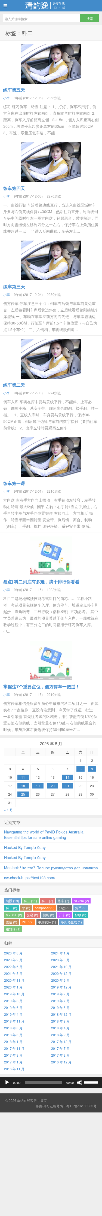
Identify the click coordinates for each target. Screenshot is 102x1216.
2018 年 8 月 (13, 1028)
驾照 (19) (12, 900)
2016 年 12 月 (61, 1062)
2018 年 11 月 (14, 1021)
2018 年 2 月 (60, 1034)
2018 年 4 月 (60, 1028)
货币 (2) (80, 907)
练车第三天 (14, 286)
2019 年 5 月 (60, 1007)
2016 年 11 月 (14, 1068)
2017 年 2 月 (60, 1055)
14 (67, 777)
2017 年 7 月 (60, 1048)
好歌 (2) (80, 914)
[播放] (7, 1082)
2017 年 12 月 (61, 1041)
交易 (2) (32, 914)
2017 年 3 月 (13, 1055)
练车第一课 (14, 483)
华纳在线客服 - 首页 (51, 5)
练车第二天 (14, 385)
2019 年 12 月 (61, 987)
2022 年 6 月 (13, 966)
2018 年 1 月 (13, 1041)
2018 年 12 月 (61, 1014)
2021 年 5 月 (13, 973)
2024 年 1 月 (60, 953)
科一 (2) (11, 907)
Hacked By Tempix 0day (25, 847)
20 (53, 785)
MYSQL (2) (14, 914)
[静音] (79, 1082)
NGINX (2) (81, 900)
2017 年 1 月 (13, 1062)
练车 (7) (63, 900)
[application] (51, 1082)
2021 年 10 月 (61, 966)
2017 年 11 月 (14, 1048)
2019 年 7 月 (60, 1000)
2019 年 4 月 (13, 1014)
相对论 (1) (13, 929)
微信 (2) (11, 922)
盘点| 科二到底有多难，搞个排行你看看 (41, 581)
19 (38, 785)
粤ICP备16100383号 (81, 1105)
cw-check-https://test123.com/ (29, 877)
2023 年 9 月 (13, 959)
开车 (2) (64, 914)
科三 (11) (30, 900)
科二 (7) (47, 900)
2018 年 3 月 (13, 1034)
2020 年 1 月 (13, 987)
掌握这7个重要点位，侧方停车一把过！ (41, 686)
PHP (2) (27, 922)
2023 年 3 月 (60, 959)
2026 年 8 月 (13, 953)
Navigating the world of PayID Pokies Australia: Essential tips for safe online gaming (44, 834)
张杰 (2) (64, 907)
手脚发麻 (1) (47, 922)
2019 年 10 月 (14, 993)
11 (23, 777)
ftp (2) (26, 907)
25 (23, 794)
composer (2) (44, 907)
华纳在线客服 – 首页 (32, 1100)
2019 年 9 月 (60, 993)
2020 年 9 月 (60, 980)
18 (23, 785)
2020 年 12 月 (61, 973)
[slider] (91, 1082)
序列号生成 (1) (71, 922)
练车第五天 (14, 90)
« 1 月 (8, 809)
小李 (6, 97)
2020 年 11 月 (14, 980)
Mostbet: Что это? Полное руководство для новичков (51, 867)
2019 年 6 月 (13, 1007)
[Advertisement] (51, 1163)
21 (67, 785)
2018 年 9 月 (60, 1021)
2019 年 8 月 (13, 1000)
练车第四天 (14, 188)
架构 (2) (48, 914)
